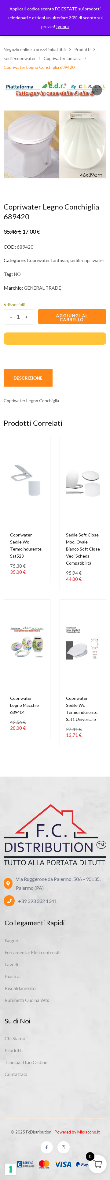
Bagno (11, 940)
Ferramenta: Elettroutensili (33, 952)
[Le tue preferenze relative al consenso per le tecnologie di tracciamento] (10, 1169)
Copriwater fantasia (47, 260)
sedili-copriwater (87, 260)
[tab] (28, 378)
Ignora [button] (62, 26)
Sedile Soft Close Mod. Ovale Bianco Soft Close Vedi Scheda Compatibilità (83, 549)
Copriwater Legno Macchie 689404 (24, 705)
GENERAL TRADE (42, 288)
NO (17, 274)
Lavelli (11, 964)
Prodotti (14, 1050)
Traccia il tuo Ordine (26, 1062)
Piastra (12, 976)
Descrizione (28, 377)
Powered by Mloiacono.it (77, 1132)
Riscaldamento (20, 988)
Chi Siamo (15, 1038)
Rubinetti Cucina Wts (27, 1000)
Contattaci (16, 1074)
